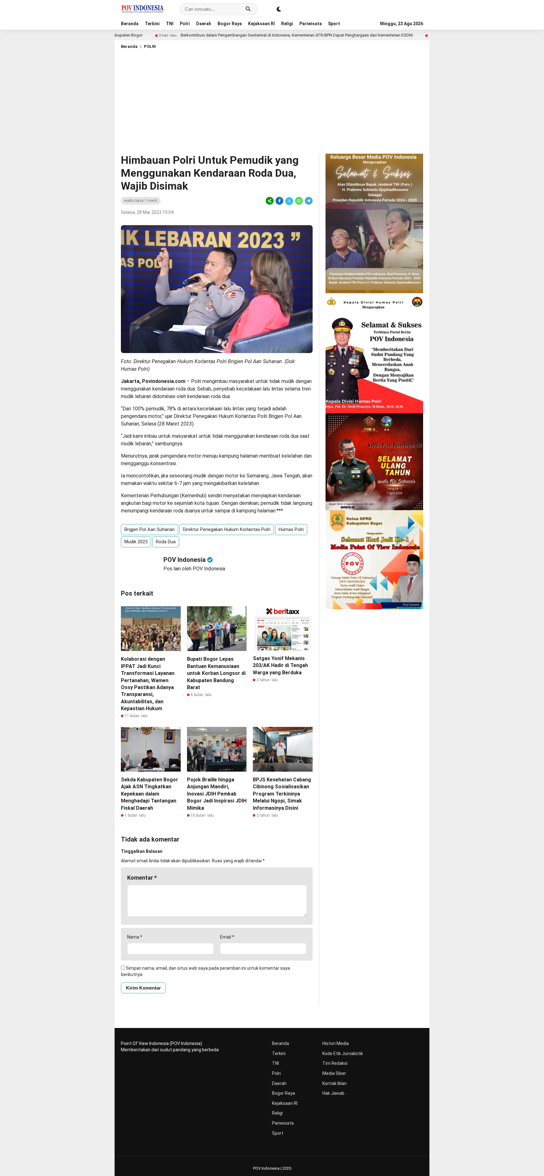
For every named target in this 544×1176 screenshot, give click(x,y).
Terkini (152, 23)
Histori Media (335, 1043)
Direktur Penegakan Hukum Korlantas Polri (226, 529)
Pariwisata (310, 23)
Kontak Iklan (334, 1083)
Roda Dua (166, 542)
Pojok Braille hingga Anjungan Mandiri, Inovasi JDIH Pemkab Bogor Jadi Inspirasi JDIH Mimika (216, 794)
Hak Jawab (333, 1093)
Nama (134, 936)
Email (227, 936)
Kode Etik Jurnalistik (342, 1053)
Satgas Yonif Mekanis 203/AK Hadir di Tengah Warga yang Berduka (280, 665)
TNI (169, 23)
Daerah (203, 23)
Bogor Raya (230, 23)
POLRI (150, 46)
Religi (287, 23)
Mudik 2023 (136, 542)
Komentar (142, 877)
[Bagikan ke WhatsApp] (299, 200)
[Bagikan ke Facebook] (279, 200)
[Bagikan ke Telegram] (308, 200)
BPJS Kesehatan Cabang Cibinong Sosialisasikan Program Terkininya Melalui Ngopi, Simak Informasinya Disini (282, 794)
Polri (185, 23)
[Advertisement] (272, 100)
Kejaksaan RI (261, 23)
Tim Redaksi (335, 1063)
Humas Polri (291, 529)
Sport (334, 23)
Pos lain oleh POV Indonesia (194, 569)
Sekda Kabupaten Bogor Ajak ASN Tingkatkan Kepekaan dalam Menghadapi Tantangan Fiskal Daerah (149, 794)
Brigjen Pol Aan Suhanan (149, 529)
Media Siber (334, 1073)
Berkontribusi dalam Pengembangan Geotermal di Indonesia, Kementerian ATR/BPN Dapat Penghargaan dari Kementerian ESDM (246, 35)
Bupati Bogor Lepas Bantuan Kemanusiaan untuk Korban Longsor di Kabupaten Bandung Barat (216, 673)
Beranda (130, 23)
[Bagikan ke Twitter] (289, 200)
